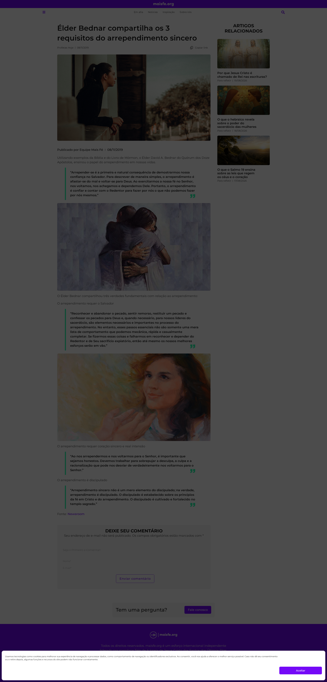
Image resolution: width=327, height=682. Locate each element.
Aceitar (300, 670)
